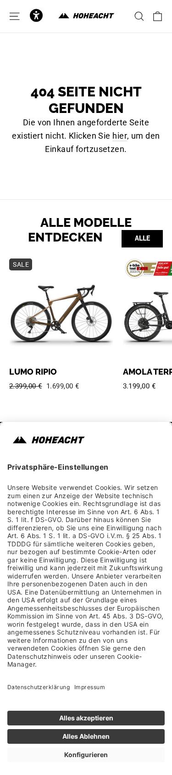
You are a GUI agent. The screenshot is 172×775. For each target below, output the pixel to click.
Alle (142, 238)
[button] (36, 16)
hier (119, 135)
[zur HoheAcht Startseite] (86, 16)
